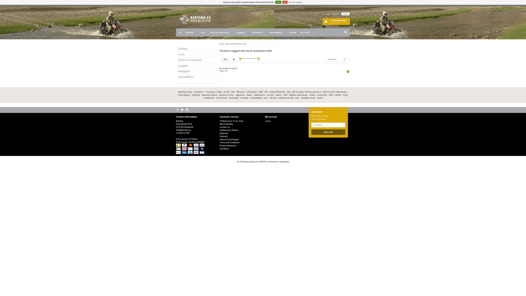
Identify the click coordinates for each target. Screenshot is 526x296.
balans (249, 95)
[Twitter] (182, 110)
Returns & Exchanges (229, 139)
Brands (293, 32)
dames (279, 95)
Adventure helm (185, 92)
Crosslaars (210, 92)
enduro (312, 95)
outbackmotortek (286, 98)
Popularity (332, 59)
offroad (272, 98)
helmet (338, 95)
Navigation (257, 32)
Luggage (240, 32)
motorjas (244, 98)
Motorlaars (252, 92)
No (285, 2)
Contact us (225, 127)
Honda (227, 92)
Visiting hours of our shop (231, 121)
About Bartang (226, 124)
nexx (266, 98)
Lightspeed (284, 161)
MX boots (241, 92)
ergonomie (322, 95)
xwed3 (320, 98)
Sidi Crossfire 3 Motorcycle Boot (306, 92)
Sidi (288, 92)
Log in (268, 121)
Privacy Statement (228, 145)
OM (266, 92)
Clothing (189, 32)
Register (336, 14)
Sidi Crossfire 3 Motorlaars (335, 92)
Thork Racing (184, 95)
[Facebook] (178, 110)
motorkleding (256, 98)
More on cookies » (296, 2)
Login (328, 14)
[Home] (179, 32)
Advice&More (276, 32)
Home (222, 44)
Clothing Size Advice (229, 130)
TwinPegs (195, 95)
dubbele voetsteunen (298, 95)
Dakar (219, 92)
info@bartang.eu (183, 130)
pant (297, 98)
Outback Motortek (277, 92)
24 (344, 59)
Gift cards (305, 32)
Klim (233, 92)
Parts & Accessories (219, 32)
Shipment (224, 133)
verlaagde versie (308, 98)
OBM (261, 92)
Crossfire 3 (199, 92)
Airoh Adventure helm (238, 44)
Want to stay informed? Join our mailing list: (320, 117)
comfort (270, 95)
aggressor (240, 95)
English (345, 14)
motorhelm (234, 98)
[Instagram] (187, 110)
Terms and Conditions (230, 142)
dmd (285, 95)
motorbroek (221, 98)
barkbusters (259, 95)
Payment (224, 136)
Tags (227, 44)
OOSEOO (262, 161)
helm (331, 95)
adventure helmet (209, 95)
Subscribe (328, 132)
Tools (203, 32)
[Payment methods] (190, 149)
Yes (278, 2)
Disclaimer (224, 148)
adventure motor (226, 95)
